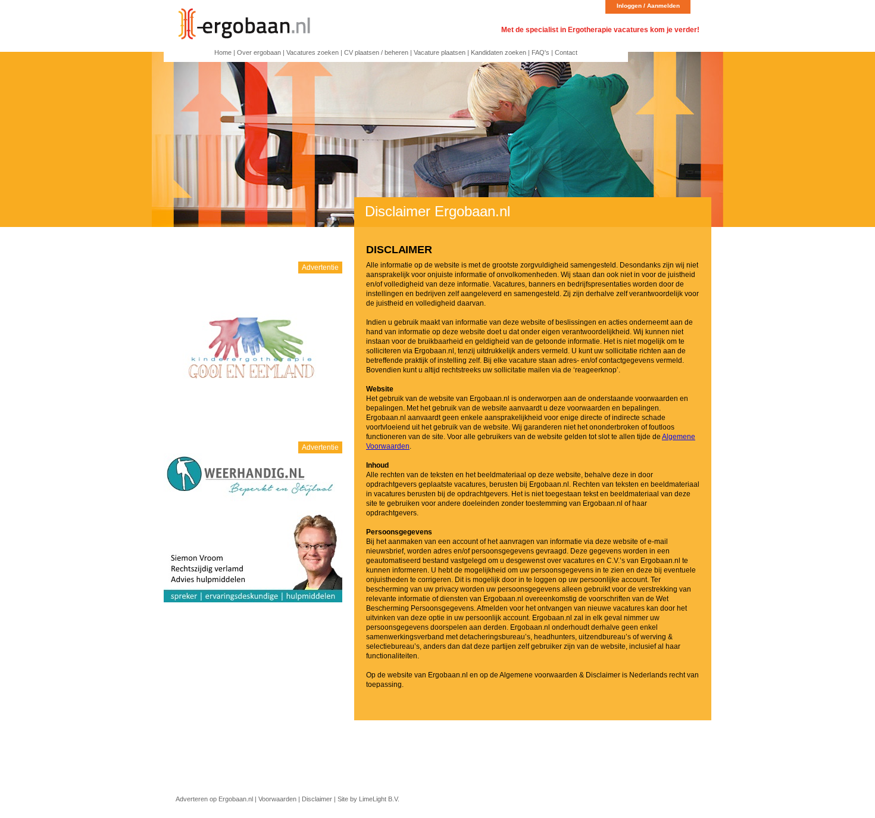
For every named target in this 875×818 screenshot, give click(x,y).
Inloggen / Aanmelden (648, 5)
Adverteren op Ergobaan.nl (214, 799)
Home (223, 52)
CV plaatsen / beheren (376, 52)
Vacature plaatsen (439, 52)
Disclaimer (317, 799)
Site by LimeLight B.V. (368, 799)
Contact (566, 52)
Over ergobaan (259, 52)
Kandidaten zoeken (498, 52)
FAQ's (540, 52)
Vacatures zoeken (312, 52)
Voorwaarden (277, 799)
